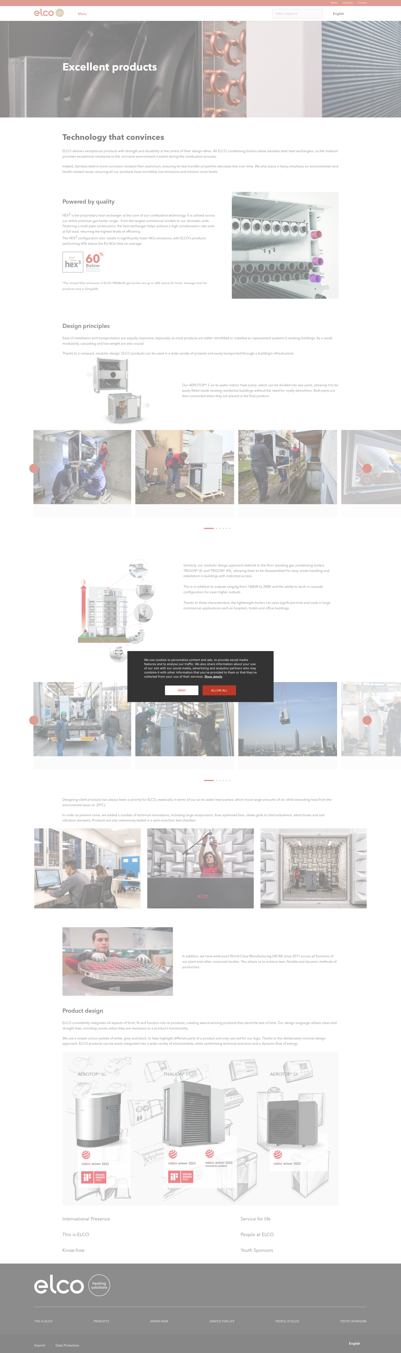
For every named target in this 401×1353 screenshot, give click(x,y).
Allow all (219, 690)
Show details (213, 676)
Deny (182, 690)
